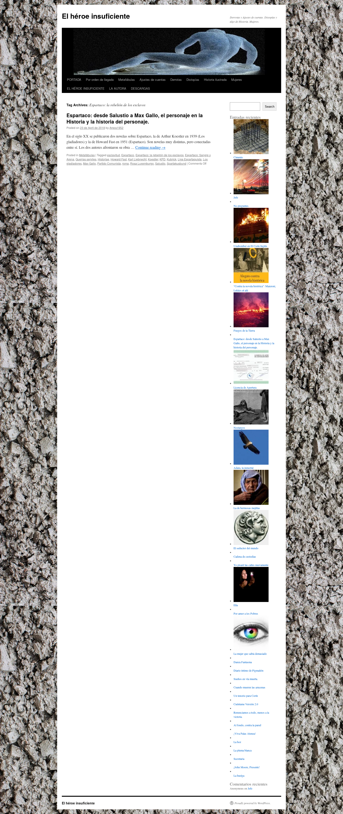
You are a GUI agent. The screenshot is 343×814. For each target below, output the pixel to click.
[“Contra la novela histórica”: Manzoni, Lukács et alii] (251, 266)
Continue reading (150, 147)
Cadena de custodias (245, 556)
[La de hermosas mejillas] (251, 488)
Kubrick (171, 159)
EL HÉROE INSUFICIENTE (86, 88)
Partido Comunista (109, 163)
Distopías (192, 79)
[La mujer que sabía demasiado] (251, 633)
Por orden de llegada (100, 79)
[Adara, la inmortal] (251, 448)
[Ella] (251, 585)
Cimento (238, 157)
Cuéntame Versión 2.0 (246, 704)
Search (269, 106)
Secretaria (239, 759)
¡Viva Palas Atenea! (245, 733)
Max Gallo (89, 163)
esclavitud (113, 155)
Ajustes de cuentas (153, 79)
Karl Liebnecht (137, 159)
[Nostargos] (251, 407)
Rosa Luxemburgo (142, 163)
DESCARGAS (140, 88)
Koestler (153, 159)
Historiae (103, 159)
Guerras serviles (86, 159)
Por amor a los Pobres (246, 613)
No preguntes (241, 206)
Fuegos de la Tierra (244, 330)
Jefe (236, 197)
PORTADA (74, 79)
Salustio (160, 163)
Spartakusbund (176, 163)
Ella (236, 605)
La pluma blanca (243, 750)
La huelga (239, 775)
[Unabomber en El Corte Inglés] (251, 226)
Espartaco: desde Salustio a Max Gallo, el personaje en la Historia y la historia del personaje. (134, 118)
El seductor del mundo (246, 548)
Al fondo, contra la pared (247, 725)
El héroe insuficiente (96, 16)
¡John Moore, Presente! (247, 767)
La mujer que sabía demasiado (250, 653)
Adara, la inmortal (243, 468)
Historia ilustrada (215, 79)
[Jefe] (251, 177)
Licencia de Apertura (245, 387)
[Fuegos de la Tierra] (251, 310)
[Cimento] (251, 137)
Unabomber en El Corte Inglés (250, 246)
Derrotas (176, 79)
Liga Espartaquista (190, 159)
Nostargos (239, 427)
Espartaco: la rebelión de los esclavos (160, 155)
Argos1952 (116, 128)
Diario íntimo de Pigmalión (248, 670)
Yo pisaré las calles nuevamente (251, 565)
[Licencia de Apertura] (251, 367)
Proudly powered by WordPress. (252, 803)
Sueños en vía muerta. (246, 679)
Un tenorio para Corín (246, 695)
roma (125, 163)
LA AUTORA (117, 88)
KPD (162, 159)
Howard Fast (119, 159)
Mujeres (236, 79)
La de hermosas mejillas (247, 508)
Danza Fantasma (243, 662)
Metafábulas (126, 79)
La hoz (237, 742)
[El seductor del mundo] (251, 528)
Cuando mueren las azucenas (249, 687)
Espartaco (127, 155)
